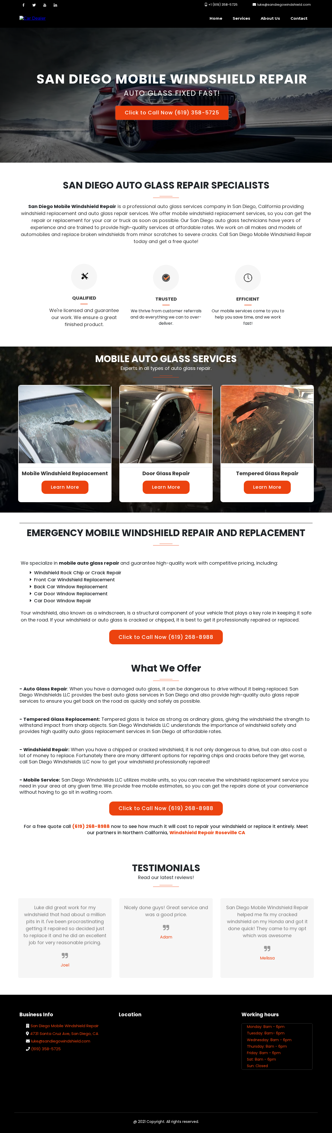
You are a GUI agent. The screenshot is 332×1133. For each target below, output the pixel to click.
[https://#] (23, 4)
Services (241, 18)
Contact (298, 18)
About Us (270, 18)
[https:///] (32, 18)
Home (216, 18)
